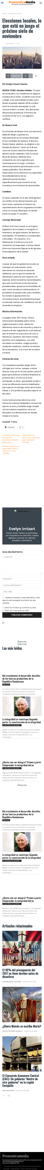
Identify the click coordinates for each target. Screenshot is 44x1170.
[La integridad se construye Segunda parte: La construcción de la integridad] (22, 706)
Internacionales (15, 14)
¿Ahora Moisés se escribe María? (21, 1026)
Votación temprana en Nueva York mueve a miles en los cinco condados (10, 449)
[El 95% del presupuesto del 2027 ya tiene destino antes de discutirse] (22, 948)
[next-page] (8, 1095)
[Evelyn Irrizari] (22, 517)
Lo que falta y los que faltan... (12, 725)
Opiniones (6, 684)
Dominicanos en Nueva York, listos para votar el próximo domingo (31, 438)
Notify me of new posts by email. (17, 610)
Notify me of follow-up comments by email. (20, 608)
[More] (35, 75)
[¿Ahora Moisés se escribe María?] (22, 1004)
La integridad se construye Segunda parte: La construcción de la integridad (21, 720)
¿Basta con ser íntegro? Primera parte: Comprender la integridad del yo (21, 763)
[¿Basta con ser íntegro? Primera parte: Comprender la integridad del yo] (22, 749)
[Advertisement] (22, 482)
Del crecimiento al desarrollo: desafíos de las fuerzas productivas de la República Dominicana (21, 678)
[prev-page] (4, 1095)
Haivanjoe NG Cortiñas (11, 982)
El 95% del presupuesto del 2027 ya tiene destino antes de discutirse (20, 973)
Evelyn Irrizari (22, 529)
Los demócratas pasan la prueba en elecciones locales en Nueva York (11, 438)
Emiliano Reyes (8, 1090)
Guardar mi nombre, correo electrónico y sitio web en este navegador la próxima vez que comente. (21, 600)
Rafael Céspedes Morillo (12, 1031)
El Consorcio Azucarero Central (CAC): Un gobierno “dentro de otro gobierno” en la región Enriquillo (20, 1080)
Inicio (4, 14)
